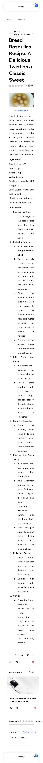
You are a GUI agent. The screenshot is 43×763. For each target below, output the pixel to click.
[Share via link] (28, 655)
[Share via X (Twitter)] (16, 655)
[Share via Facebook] (10, 655)
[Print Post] (33, 655)
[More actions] (32, 33)
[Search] (33, 5)
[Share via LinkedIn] (22, 655)
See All (31, 672)
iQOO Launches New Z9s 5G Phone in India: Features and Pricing (23, 700)
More (20, 19)
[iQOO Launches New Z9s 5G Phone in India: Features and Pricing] (23, 685)
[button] (36, 5)
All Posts (10, 19)
